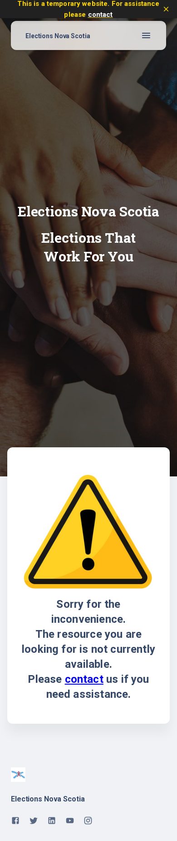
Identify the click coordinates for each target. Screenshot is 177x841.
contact (100, 14)
